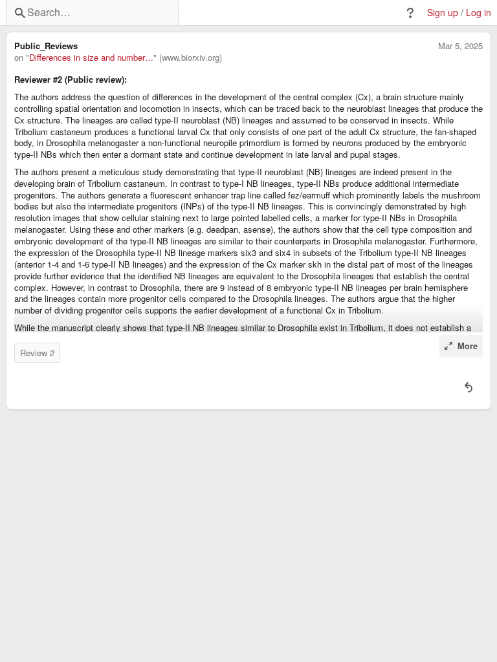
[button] (410, 13)
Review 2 (37, 352)
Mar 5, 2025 (460, 46)
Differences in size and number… (91, 57)
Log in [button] (478, 12)
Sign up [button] (442, 12)
